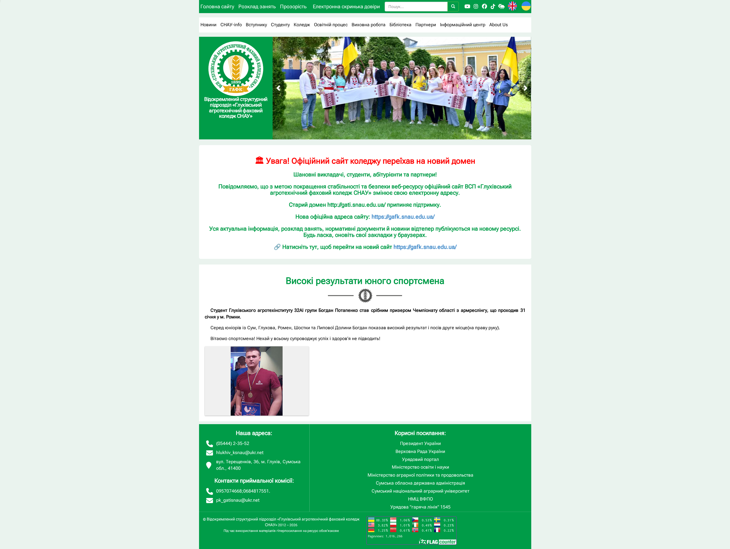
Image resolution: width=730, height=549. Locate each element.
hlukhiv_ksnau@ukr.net (239, 452)
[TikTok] (493, 6)
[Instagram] (476, 6)
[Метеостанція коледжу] (501, 6)
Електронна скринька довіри (346, 6)
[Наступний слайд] (525, 88)
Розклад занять (257, 6)
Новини (208, 24)
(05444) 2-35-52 (232, 443)
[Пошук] (453, 6)
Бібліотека (400, 24)
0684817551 (256, 491)
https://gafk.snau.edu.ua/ (403, 216)
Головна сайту (217, 6)
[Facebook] (484, 6)
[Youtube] (467, 6)
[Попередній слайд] (278, 88)
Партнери (425, 24)
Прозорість (293, 6)
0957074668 (229, 491)
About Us (498, 24)
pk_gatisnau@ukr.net (237, 500)
